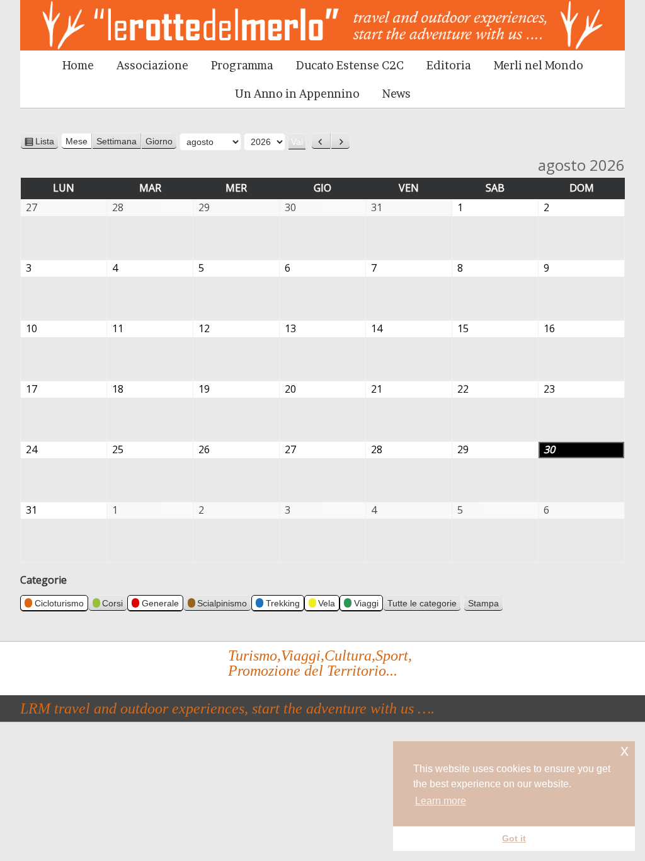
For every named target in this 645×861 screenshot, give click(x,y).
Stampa (485, 604)
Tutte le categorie (422, 603)
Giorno (159, 141)
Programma (242, 65)
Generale (160, 603)
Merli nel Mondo (538, 65)
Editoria (448, 65)
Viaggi (366, 603)
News (396, 93)
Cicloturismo (59, 603)
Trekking (283, 603)
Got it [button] (514, 838)
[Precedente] (321, 141)
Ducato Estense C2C (350, 65)
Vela (326, 603)
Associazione (152, 65)
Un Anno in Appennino (297, 93)
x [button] (624, 750)
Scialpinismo (222, 603)
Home (78, 65)
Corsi (112, 603)
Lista (47, 142)
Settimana (116, 141)
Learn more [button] (440, 800)
